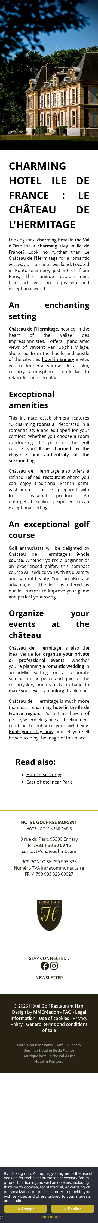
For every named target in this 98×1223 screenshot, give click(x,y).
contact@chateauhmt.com (49, 851)
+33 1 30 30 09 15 (53, 845)
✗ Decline (73, 1208)
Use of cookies (54, 1018)
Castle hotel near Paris (49, 782)
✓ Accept (25, 1208)
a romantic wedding (63, 666)
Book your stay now (31, 732)
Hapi (79, 1006)
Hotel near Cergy (43, 775)
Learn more (49, 1217)
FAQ (67, 1012)
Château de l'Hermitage (33, 329)
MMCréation (46, 1012)
